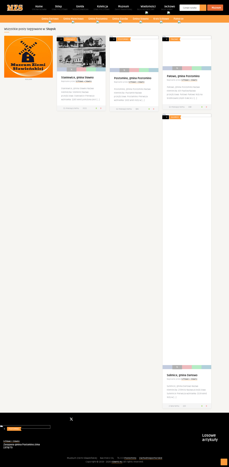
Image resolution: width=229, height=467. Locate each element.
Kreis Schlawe (161, 18)
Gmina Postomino (97, 18)
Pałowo (174, 39)
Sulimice (175, 117)
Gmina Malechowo (73, 18)
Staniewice (70, 39)
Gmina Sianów (120, 18)
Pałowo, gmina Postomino (183, 76)
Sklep (60, 8)
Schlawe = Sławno (84, 81)
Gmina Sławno (141, 18)
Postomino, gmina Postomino (132, 78)
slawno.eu (116, 461)
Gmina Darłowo (50, 18)
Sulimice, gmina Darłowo (182, 375)
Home (39, 8)
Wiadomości (146, 8)
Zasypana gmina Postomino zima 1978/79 (21, 446)
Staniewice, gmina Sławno (77, 77)
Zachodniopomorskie (150, 458)
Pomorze (178, 18)
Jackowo (168, 8)
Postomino (123, 39)
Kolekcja (101, 8)
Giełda (80, 8)
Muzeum (123, 8)
